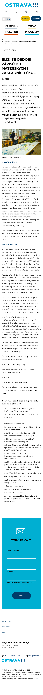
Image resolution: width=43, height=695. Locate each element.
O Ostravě (7, 41)
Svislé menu (10, 50)
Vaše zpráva (11, 572)
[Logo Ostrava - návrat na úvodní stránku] (21, 7)
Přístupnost (6, 627)
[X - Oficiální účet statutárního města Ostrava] (16, 12)
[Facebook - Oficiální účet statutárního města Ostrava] (6, 12)
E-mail (9, 561)
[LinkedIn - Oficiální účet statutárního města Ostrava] (26, 12)
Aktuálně (15, 41)
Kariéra (25, 18)
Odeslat (21, 596)
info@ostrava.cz (34, 656)
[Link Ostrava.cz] (13, 661)
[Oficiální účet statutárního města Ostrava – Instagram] (36, 12)
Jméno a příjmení (13, 550)
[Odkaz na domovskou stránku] (21, 39)
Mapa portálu (6, 621)
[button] (11, 26)
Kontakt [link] (36, 18)
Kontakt (5, 632)
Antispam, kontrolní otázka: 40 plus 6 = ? (21, 582)
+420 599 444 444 (12, 656)
